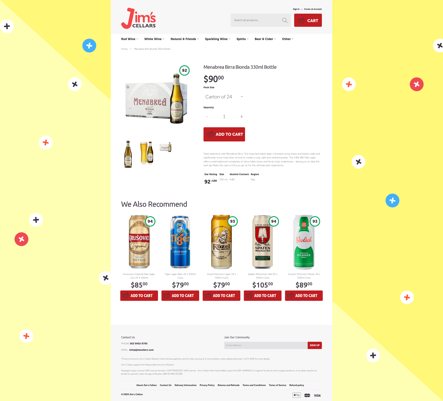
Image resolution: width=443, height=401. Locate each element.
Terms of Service (277, 385)
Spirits (242, 39)
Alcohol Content (239, 174)
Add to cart (142, 295)
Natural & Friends (184, 39)
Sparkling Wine (216, 39)
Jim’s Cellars (136, 394)
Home (124, 49)
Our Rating (210, 174)
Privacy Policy (207, 385)
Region (255, 174)
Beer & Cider (264, 39)
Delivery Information (186, 385)
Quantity (209, 107)
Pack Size (209, 87)
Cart (312, 20)
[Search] (286, 20)
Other (287, 39)
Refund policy (296, 385)
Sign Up (315, 345)
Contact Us (165, 385)
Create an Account (313, 9)
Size (221, 174)
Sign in (296, 9)
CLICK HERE (249, 359)
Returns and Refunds (228, 385)
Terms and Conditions (254, 385)
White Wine (153, 39)
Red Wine (128, 39)
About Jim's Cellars (146, 385)
